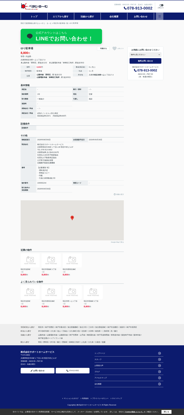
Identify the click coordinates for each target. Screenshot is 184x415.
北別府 (84, 331)
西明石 (48, 75)
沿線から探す (87, 16)
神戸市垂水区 (60, 327)
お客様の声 (99, 365)
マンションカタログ (71, 398)
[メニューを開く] (159, 16)
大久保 (90, 342)
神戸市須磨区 (112, 327)
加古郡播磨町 (73, 327)
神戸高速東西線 (103, 335)
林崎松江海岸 (54, 77)
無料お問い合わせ (145, 61)
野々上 (33, 60)
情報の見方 (120, 194)
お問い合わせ (140, 16)
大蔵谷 (97, 342)
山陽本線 (40, 75)
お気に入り (121, 48)
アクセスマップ (101, 378)
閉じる (166, 412)
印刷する (103, 48)
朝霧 (103, 342)
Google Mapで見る (117, 242)
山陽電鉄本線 (42, 77)
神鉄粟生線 (91, 335)
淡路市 (122, 327)
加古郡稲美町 (100, 327)
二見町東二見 (107, 331)
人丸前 (83, 342)
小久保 (53, 331)
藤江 (116, 331)
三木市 (91, 327)
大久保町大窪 (74, 331)
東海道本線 (115, 335)
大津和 (91, 331)
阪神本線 (137, 335)
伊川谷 (52, 342)
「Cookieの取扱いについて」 (134, 412)
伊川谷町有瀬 (43, 331)
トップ (34, 16)
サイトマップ (117, 398)
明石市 (28, 60)
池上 (59, 331)
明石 (40, 342)
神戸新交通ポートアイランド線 (50, 338)
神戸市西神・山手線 (77, 335)
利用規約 (85, 398)
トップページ (100, 353)
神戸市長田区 (131, 327)
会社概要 (114, 16)
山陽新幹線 (63, 335)
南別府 (98, 331)
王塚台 (65, 331)
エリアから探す (61, 16)
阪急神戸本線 (126, 335)
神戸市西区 (49, 327)
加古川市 (83, 327)
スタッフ (98, 359)
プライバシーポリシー (100, 398)
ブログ (97, 372)
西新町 (64, 342)
